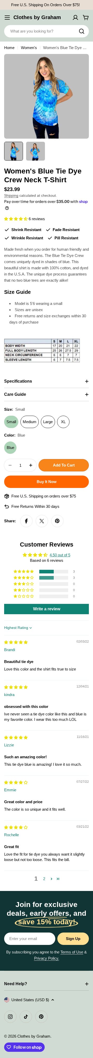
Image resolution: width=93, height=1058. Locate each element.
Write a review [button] (46, 609)
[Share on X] (42, 521)
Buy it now (47, 481)
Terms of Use (71, 952)
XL (63, 422)
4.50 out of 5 (60, 555)
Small (11, 422)
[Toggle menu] (7, 17)
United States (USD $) (30, 1000)
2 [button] (44, 879)
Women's (29, 47)
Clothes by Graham (37, 17)
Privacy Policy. (46, 958)
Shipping (11, 196)
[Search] (82, 31)
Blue (10, 447)
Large (48, 422)
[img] (16, 642)
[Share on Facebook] (26, 521)
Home (9, 47)
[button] (16, 219)
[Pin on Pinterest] (57, 521)
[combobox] (46, 31)
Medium (29, 422)
